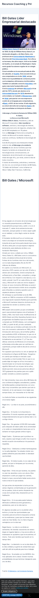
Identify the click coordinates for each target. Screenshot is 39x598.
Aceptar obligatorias (9, 591)
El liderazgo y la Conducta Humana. (20, 571)
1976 (22, 93)
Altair (6, 98)
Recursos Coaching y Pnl (17, 3)
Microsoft (27, 88)
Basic (6, 103)
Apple (29, 106)
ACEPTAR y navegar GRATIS (12, 595)
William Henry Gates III (10, 49)
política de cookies (22, 588)
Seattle (16, 74)
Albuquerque (27, 96)
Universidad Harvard (9, 93)
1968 (24, 76)
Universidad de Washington (24, 56)
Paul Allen (29, 84)
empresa (11, 88)
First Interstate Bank (19, 59)
